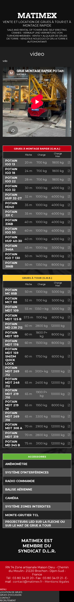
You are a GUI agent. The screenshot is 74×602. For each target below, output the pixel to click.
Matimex (37, 15)
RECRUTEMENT (8, 600)
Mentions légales (57, 581)
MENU (3, 589)
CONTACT (5, 597)
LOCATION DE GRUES (11, 592)
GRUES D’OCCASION (10, 594)
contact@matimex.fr (28, 581)
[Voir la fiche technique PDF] (69, 162)
